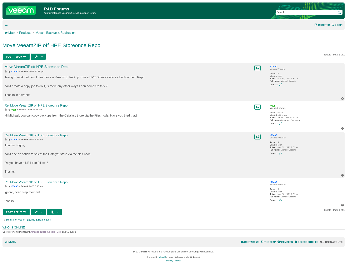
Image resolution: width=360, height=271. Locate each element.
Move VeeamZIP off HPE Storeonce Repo (51, 45)
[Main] (24, 10)
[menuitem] (336, 25)
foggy (272, 105)
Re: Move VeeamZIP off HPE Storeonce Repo (36, 105)
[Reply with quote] (257, 68)
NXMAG (274, 66)
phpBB (162, 257)
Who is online (13, 227)
